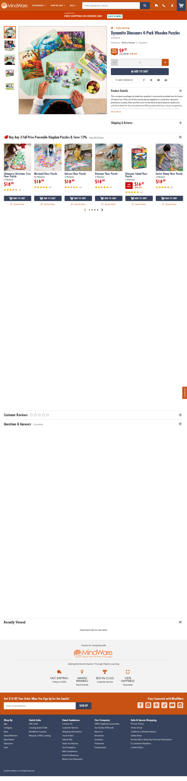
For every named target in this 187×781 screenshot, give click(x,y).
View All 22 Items (96, 137)
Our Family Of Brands (104, 727)
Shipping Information (72, 731)
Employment (100, 747)
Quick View (18, 204)
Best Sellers (9, 739)
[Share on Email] (159, 80)
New (6, 731)
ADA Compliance (69, 751)
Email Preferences (70, 755)
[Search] (145, 5)
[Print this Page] (166, 80)
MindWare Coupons (38, 731)
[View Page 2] (92, 210)
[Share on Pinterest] (151, 80)
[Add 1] (165, 62)
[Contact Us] (164, 5)
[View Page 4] (97, 210)
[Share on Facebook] (144, 80)
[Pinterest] (156, 705)
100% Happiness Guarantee (107, 723)
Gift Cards (33, 723)
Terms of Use (136, 727)
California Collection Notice (143, 731)
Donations (99, 735)
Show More (116, 111)
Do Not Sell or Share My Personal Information (151, 739)
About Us (99, 731)
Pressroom (99, 743)
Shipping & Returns (122, 122)
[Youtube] (172, 705)
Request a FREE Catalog (40, 735)
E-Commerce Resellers (141, 743)
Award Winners (10, 735)
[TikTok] (164, 705)
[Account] (172, 5)
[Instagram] (180, 705)
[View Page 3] (95, 210)
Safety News (136, 735)
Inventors (99, 739)
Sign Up (83, 705)
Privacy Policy (137, 723)
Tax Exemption (69, 747)
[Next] (102, 210)
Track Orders (68, 735)
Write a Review (128, 42)
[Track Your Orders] (156, 5)
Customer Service (70, 727)
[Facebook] (140, 705)
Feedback (184, 393)
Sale (6, 747)
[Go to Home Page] (112, 28)
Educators (8, 743)
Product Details (119, 90)
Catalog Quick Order (38, 727)
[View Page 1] (89, 210)
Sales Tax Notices (70, 743)
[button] (63, 70)
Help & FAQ (67, 739)
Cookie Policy (137, 747)
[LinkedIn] (148, 705)
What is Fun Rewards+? (72, 759)
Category (8, 727)
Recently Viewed (14, 622)
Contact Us (67, 723)
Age (5, 723)
